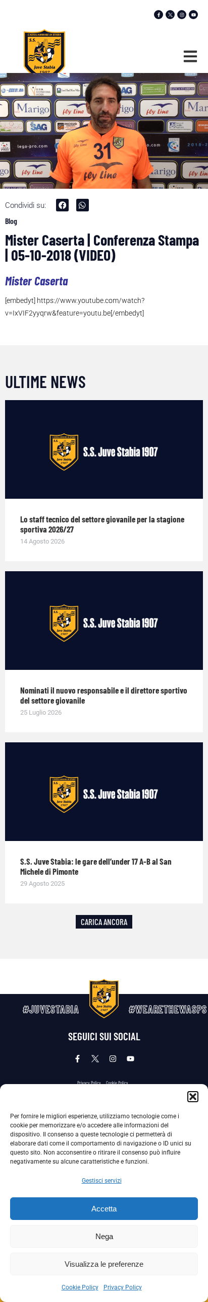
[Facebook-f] (158, 14)
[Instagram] (181, 14)
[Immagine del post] (104, 449)
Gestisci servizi (102, 1180)
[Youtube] (193, 14)
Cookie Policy (80, 1287)
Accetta (104, 1208)
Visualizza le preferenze (104, 1264)
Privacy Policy (122, 1287)
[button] (193, 1097)
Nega (104, 1236)
